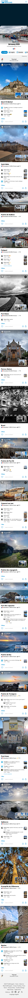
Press (23, 986)
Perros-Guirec (6, 369)
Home (16, 984)
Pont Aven (5, 756)
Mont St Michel (7, 102)
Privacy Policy (11, 987)
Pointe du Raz (6, 655)
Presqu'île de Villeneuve (10, 886)
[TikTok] (19, 992)
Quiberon (4, 822)
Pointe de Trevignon (8, 694)
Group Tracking (17, 986)
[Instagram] (12, 992)
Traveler (6, 107)
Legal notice (17, 989)
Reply (8, 109)
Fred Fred (6, 769)
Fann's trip (6, 111)
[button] (26, 2)
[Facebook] (15, 992)
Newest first (24, 56)
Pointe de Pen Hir (7, 461)
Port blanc (5, 314)
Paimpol (4, 250)
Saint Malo (5, 164)
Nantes (3, 945)
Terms (5, 987)
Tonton (5, 65)
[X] (22, 992)
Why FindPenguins (7, 986)
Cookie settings (20, 987)
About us (21, 984)
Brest (3, 425)
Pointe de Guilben (8, 215)
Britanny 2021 (14, 44)
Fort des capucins (7, 606)
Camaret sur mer (7, 503)
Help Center (10, 989)
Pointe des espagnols (9, 570)
